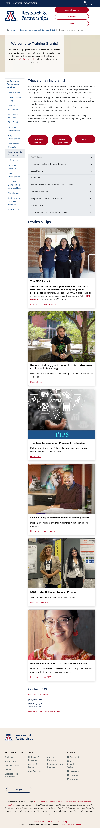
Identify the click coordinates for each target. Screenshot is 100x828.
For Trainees (36, 157)
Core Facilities (34, 771)
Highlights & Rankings (33, 758)
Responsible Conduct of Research (46, 198)
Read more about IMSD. (41, 677)
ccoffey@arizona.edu (25, 59)
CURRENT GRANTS (38, 141)
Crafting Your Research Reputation (14, 201)
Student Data (37, 205)
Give (72, 23)
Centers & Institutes (32, 765)
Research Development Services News (14, 184)
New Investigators (14, 175)
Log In (19, 789)
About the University (51, 758)
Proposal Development (14, 129)
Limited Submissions (13, 107)
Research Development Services (13, 84)
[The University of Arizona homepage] (22, 3)
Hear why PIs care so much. (42, 531)
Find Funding (14, 122)
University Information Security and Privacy (50, 821)
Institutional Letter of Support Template (48, 164)
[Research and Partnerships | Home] (26, 16)
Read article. (36, 382)
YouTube (74, 779)
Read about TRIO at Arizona (43, 304)
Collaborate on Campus (14, 99)
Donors (8, 769)
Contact (72, 16)
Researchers (10, 761)
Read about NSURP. (39, 602)
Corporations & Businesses (11, 775)
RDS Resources (15, 209)
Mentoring (35, 178)
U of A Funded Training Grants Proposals (49, 212)
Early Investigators (14, 137)
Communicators (12, 765)
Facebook (74, 757)
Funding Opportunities (61, 141)
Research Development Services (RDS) (37, 30)
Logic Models (37, 171)
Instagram (74, 771)
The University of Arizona (71, 825)
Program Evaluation (39, 191)
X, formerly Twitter (71, 764)
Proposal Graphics (12, 167)
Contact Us (85, 139)
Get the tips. (35, 456)
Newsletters (13, 193)
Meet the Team (15, 92)
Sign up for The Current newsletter (44, 711)
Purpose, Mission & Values (55, 765)
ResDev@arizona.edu (38, 694)
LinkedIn (74, 775)
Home (12, 30)
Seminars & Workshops (13, 115)
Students (9, 757)
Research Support (72, 10)
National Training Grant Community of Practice (52, 184)
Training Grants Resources (15, 153)
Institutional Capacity (13, 145)
